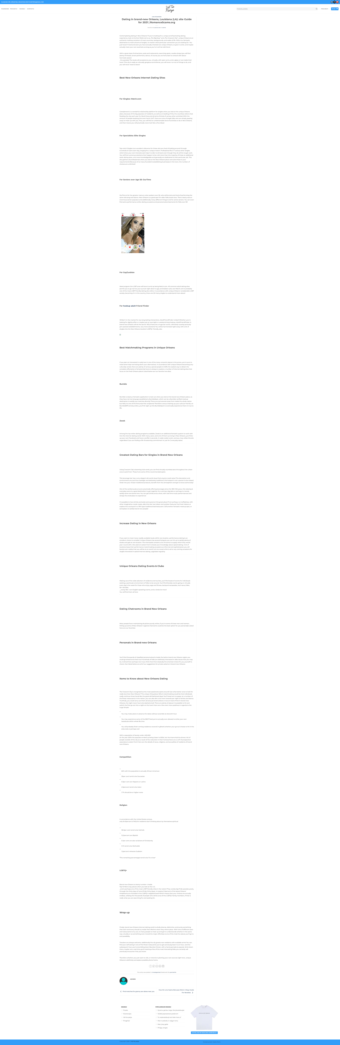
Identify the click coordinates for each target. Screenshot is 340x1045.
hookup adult (129, 306)
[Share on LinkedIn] (163, 966)
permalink (173, 972)
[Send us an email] (334, 2)
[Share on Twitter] (153, 966)
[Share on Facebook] (150, 966)
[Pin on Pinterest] (159, 966)
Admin (164, 27)
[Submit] (316, 8)
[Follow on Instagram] (331, 2)
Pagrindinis (5, 9)
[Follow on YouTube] (337, 2)
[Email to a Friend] (156, 966)
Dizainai (22, 9)
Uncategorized (156, 16)
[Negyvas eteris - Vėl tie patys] (170, 9)
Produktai (13, 9)
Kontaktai (30, 9)
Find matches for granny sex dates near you (138, 991)
